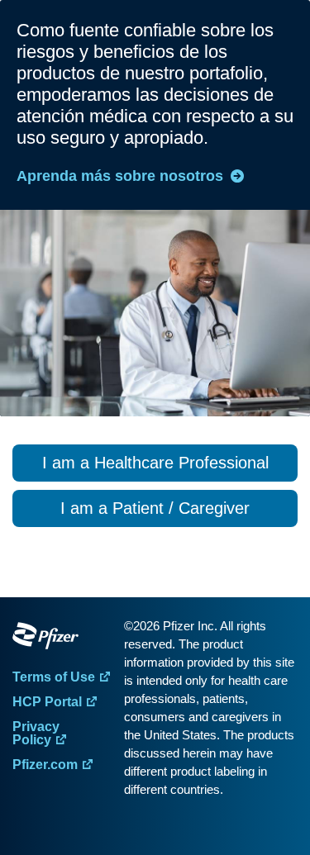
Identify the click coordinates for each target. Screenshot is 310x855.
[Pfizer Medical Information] (64, 638)
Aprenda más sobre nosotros (120, 176)
